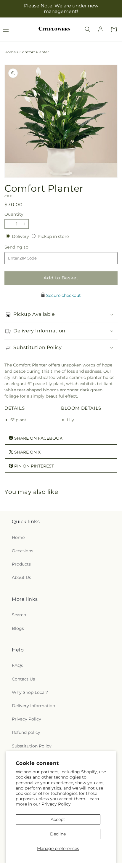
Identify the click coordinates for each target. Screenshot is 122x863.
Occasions (22, 550)
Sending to (25, 247)
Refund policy (26, 732)
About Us (21, 577)
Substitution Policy (32, 746)
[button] (87, 29)
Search (19, 614)
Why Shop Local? (30, 692)
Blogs (18, 628)
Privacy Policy (56, 804)
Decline (58, 834)
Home (10, 52)
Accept (58, 819)
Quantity (13, 214)
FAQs (17, 665)
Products (21, 564)
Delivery (21, 236)
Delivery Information (33, 705)
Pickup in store (53, 236)
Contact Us (23, 679)
